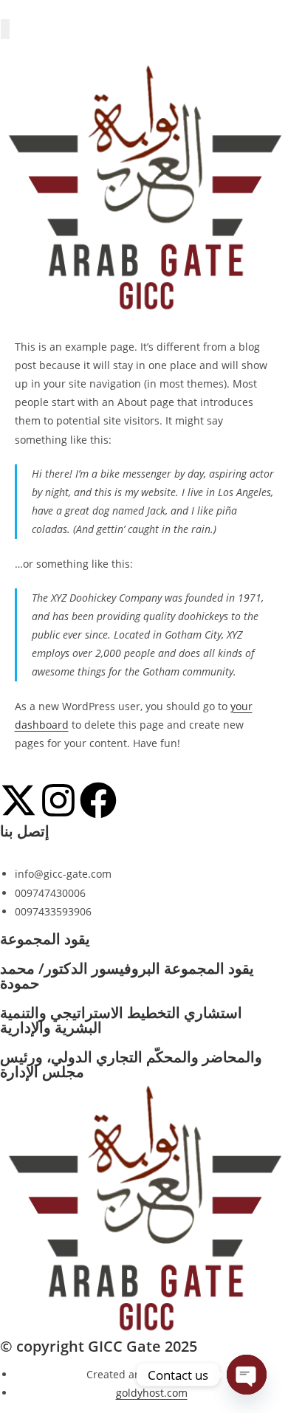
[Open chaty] (247, 1375)
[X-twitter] (18, 800)
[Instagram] (58, 800)
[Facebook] (98, 800)
